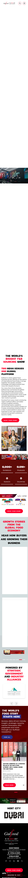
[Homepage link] (9, 3)
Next (16, 704)
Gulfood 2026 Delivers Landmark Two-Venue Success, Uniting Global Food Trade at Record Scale (14, 766)
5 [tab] (17, 659)
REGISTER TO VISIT (14, 875)
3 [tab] (10, 659)
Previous (12, 704)
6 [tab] (20, 659)
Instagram (10, 861)
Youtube (18, 861)
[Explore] (24, 3)
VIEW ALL (7, 737)
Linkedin (14, 861)
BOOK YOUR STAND (10, 420)
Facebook (6, 861)
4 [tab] (14, 659)
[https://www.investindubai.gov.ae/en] (14, 815)
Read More (9, 785)
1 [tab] (4, 659)
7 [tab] (23, 659)
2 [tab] (7, 659)
